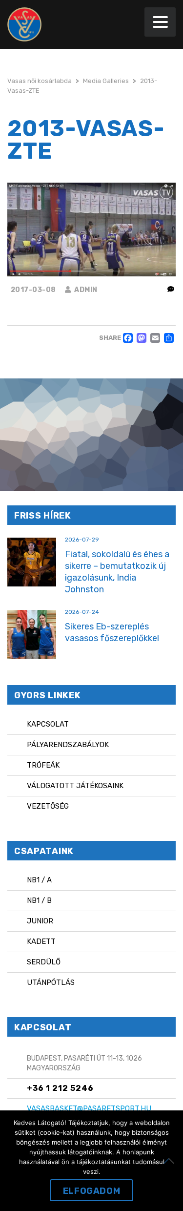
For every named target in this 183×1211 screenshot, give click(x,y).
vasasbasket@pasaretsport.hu (89, 1108)
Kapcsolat (48, 724)
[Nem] (171, 1161)
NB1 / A (39, 880)
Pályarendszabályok (68, 744)
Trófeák (43, 765)
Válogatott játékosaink (75, 785)
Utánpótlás (51, 982)
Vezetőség (48, 806)
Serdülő (44, 962)
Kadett (41, 941)
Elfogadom (91, 1191)
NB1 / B (39, 900)
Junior (40, 921)
